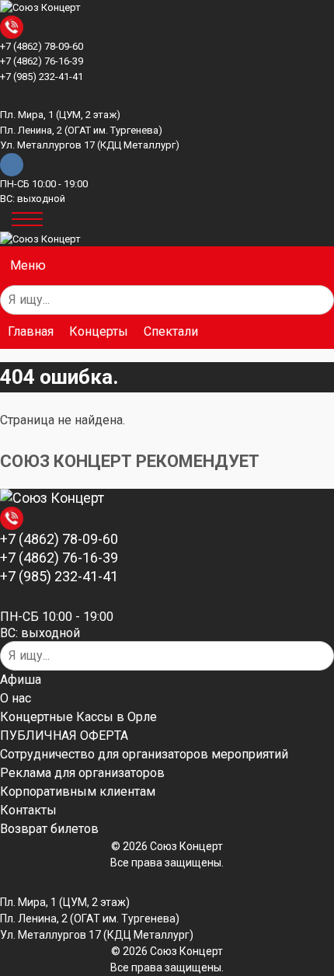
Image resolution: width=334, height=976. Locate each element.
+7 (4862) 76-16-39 (41, 61)
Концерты (98, 331)
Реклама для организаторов (82, 773)
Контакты (28, 810)
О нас (15, 698)
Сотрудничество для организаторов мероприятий (144, 754)
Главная (31, 331)
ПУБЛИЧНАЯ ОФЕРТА (64, 736)
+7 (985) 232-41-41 (41, 76)
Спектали (171, 331)
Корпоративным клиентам (77, 792)
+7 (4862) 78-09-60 (41, 46)
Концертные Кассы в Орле (78, 717)
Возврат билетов (49, 829)
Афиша (20, 680)
